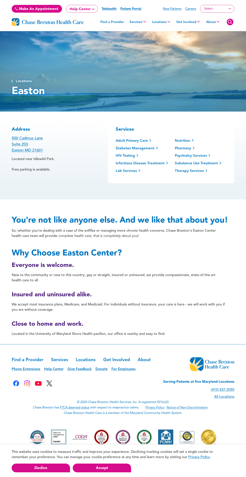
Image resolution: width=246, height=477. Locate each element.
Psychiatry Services (191, 155)
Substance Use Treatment (196, 163)
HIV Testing (125, 155)
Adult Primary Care (132, 140)
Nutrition (182, 140)
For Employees (123, 369)
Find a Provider (112, 22)
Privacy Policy (154, 407)
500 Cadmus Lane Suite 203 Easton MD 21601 (27, 144)
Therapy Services (189, 170)
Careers (190, 9)
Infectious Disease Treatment (140, 163)
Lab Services (126, 170)
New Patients (172, 9)
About (211, 22)
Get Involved (186, 22)
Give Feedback (79, 369)
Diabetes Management (135, 148)
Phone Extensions (26, 369)
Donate (101, 369)
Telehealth (109, 9)
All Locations (224, 396)
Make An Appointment (38, 8)
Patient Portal (130, 9)
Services (136, 22)
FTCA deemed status (74, 407)
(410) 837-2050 (222, 389)
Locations (159, 22)
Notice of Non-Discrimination (187, 407)
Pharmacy (183, 148)
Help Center (80, 9)
